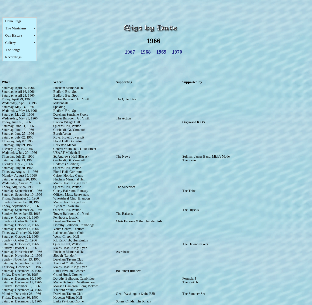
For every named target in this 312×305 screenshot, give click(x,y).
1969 (161, 52)
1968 (146, 52)
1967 (130, 52)
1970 (177, 52)
